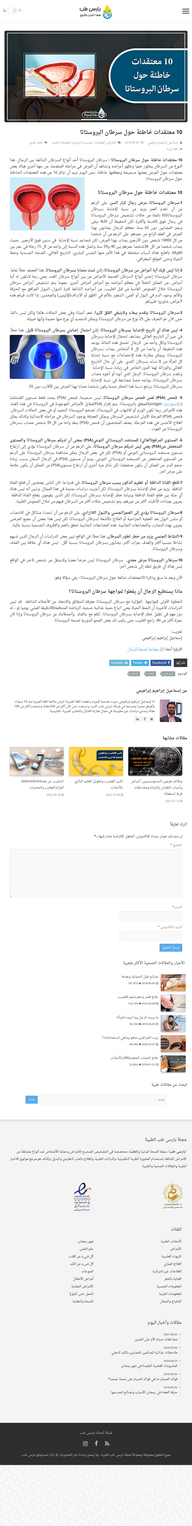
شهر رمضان (86, 1241)
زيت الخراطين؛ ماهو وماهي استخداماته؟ (130, 1038)
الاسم (177, 907)
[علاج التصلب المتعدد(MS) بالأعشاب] (173, 1063)
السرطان (169, 673)
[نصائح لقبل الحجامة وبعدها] (173, 982)
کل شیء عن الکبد (82, 1264)
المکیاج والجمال (171, 1301)
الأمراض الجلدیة (82, 1286)
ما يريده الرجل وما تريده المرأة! (137, 1017)
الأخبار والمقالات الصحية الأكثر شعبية (154, 963)
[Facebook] (96, 1444)
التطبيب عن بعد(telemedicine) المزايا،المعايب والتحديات (43, 784)
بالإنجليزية (172, 404)
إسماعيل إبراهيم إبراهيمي (163, 142)
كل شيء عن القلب (81, 1256)
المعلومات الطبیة (61, 142)
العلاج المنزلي (173, 1264)
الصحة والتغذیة (83, 1301)
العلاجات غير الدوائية (167, 1271)
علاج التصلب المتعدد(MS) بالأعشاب (134, 1058)
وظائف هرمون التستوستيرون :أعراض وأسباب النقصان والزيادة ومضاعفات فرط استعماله (156, 787)
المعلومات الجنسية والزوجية (88, 142)
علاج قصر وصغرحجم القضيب (138, 997)
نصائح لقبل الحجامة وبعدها (140, 977)
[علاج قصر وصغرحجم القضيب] (173, 1002)
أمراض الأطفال (83, 1279)
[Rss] (107, 1444)
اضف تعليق (36, 142)
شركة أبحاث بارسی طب (96, 1433)
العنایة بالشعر (173, 1279)
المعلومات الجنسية (169, 1286)
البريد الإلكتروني (170, 927)
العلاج (151, 673)
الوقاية (134, 673)
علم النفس (87, 1249)
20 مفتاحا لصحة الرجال (145, 649)
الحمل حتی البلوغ (82, 1294)
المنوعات (88, 1271)
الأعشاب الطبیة (171, 1241)
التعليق (176, 845)
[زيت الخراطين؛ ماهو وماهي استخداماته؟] (173, 1043)
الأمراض (111, 142)
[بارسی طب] (96, 11)
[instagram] (85, 1444)
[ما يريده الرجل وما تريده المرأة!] (173, 1023)
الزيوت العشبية (172, 1256)
